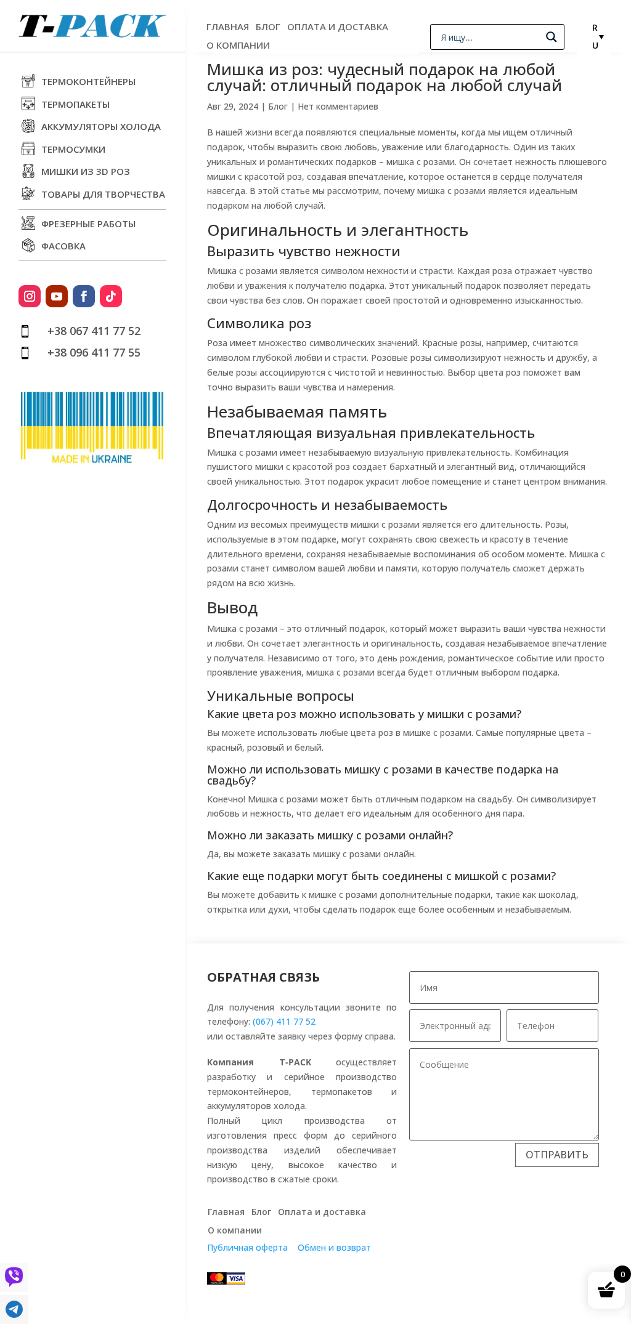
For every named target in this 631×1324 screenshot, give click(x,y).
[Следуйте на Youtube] (57, 296)
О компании (238, 46)
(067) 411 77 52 (284, 1021)
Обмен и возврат (334, 1247)
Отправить (557, 1154)
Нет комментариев (338, 106)
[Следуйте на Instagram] (29, 296)
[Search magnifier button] (551, 37)
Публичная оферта (247, 1247)
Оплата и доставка (337, 27)
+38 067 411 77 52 (93, 330)
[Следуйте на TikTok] (111, 296)
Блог (268, 27)
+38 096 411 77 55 (93, 352)
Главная (227, 27)
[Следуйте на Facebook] (84, 296)
